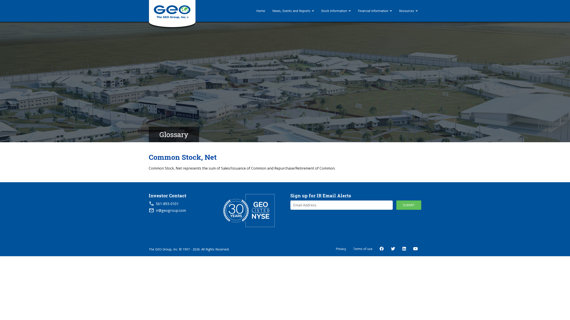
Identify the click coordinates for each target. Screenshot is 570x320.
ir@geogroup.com (171, 210)
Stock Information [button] (334, 11)
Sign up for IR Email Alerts (320, 195)
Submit (409, 205)
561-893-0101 (167, 203)
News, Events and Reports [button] (291, 11)
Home (260, 11)
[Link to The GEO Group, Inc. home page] (172, 11)
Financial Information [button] (373, 11)
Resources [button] (406, 11)
